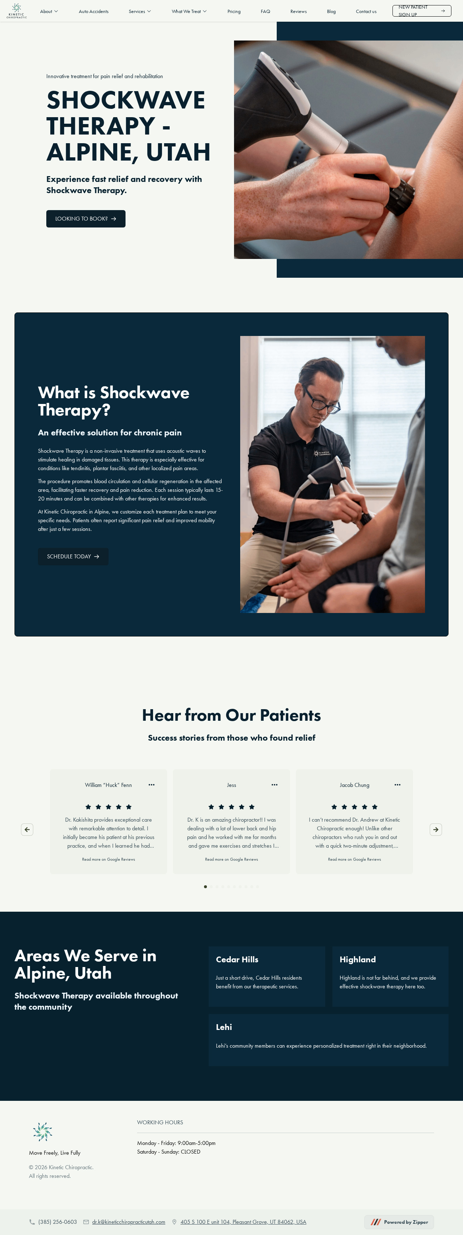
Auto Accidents (94, 11)
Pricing (234, 11)
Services (137, 11)
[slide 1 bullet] (205, 887)
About (46, 11)
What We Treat (186, 11)
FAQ (265, 11)
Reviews (298, 11)
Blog (331, 11)
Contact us (366, 11)
